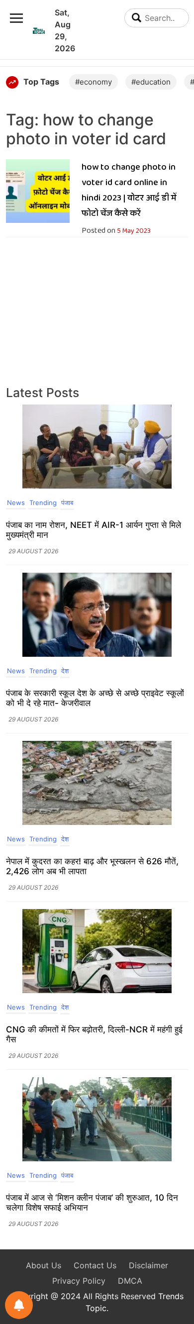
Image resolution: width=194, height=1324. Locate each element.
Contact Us (95, 1265)
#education (151, 82)
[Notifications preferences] (19, 1305)
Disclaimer (148, 1265)
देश (65, 671)
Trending (43, 503)
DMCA (130, 1281)
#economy (93, 82)
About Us (43, 1265)
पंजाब (67, 503)
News (16, 503)
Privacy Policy (78, 1281)
